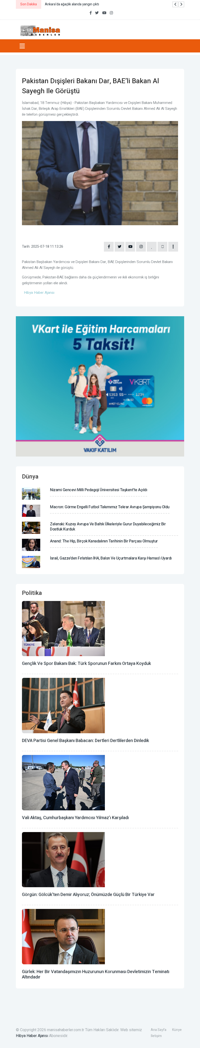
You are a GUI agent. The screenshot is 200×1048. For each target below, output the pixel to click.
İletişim (156, 1035)
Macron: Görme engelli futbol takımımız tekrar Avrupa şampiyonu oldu (110, 507)
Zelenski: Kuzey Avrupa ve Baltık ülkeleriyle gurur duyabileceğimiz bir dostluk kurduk (108, 526)
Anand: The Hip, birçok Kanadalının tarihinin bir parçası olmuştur (104, 541)
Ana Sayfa (158, 1029)
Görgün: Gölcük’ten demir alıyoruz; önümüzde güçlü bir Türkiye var (88, 894)
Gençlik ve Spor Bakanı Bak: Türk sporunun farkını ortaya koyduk (86, 663)
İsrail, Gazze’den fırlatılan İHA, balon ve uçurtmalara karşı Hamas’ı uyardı (111, 558)
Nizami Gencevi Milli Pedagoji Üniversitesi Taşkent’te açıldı (98, 490)
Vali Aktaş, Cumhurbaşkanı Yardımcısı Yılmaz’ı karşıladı (75, 817)
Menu (23, 45)
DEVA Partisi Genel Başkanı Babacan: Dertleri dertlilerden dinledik (85, 740)
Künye (177, 1029)
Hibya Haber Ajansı (32, 1036)
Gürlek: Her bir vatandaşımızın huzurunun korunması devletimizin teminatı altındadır (95, 974)
